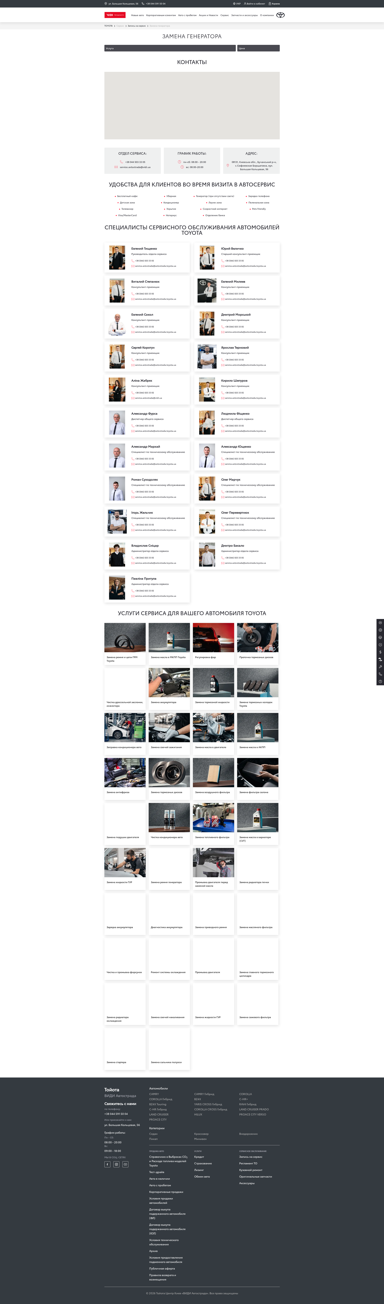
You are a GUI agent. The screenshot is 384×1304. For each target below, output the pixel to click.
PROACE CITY (158, 1119)
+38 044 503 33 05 (135, 162)
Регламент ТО (248, 1163)
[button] (274, 3)
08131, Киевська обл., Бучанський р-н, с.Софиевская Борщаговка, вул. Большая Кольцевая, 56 (254, 165)
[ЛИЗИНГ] (380, 659)
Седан (153, 1133)
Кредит (199, 1156)
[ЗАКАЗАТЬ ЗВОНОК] (380, 674)
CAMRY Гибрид (204, 1094)
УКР (238, 3)
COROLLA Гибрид (160, 1099)
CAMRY (154, 1094)
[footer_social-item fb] (107, 1164)
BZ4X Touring (157, 1104)
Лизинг (199, 1170)
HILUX (198, 1114)
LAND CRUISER (159, 1114)
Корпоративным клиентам (161, 15)
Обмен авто (202, 1176)
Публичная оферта (162, 1268)
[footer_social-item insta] (116, 1164)
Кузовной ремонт (250, 1170)
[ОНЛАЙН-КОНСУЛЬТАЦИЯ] (380, 622)
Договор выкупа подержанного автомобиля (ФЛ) (167, 1213)
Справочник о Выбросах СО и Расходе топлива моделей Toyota (168, 1161)
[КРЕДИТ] (380, 652)
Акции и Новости (208, 15)
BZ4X (197, 1099)
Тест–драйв (156, 1172)
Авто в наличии (159, 1178)
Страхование (203, 1163)
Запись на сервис (250, 1156)
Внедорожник (248, 1133)
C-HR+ (243, 1099)
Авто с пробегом (187, 15)
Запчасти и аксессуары (244, 15)
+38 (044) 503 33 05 (144, 260)
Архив (153, 1251)
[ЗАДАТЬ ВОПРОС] (380, 681)
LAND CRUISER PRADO (254, 1109)
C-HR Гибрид (158, 1109)
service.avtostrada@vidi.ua (135, 167)
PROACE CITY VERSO (252, 1114)
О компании (267, 15)
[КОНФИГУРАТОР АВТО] (380, 630)
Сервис (224, 15)
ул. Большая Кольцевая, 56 (123, 3)
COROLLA (245, 1094)
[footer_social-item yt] (125, 1164)
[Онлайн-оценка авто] (380, 644)
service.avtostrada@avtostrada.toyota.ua (155, 265)
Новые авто (137, 15)
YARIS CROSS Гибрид (208, 1104)
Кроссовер (201, 1133)
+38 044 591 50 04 (116, 1113)
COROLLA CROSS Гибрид (210, 1109)
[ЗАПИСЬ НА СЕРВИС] (380, 667)
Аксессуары (247, 1183)
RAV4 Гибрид (247, 1104)
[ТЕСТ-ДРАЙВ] (380, 637)
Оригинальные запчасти (255, 1176)
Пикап (153, 1138)
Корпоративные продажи (166, 1191)
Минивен (200, 1138)
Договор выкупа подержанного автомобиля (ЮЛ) (167, 1229)
